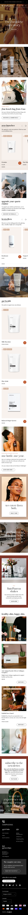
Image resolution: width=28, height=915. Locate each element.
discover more (14, 284)
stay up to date (10, 881)
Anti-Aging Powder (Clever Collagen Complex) (13, 671)
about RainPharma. (19, 834)
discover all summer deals (10, 117)
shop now (14, 29)
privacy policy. (19, 841)
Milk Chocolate (6, 342)
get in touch (14, 543)
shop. (3, 835)
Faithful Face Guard (8, 713)
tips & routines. (6, 837)
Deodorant (5, 256)
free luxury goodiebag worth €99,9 (14, 64)
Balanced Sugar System (9, 421)
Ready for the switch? (11, 871)
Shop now (21, 682)
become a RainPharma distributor (5, 853)
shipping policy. (20, 839)
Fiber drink (5, 381)
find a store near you (14, 810)
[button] (19, 5)
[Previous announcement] (1, 1)
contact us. (19, 836)
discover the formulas (9, 214)
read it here (14, 513)
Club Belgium (5, 856)
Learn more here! (7, 469)
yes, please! (14, 779)
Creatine (4, 162)
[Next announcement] (26, 1)
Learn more (14, 601)
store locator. (5, 833)
